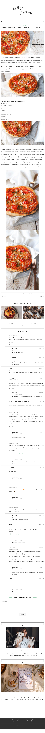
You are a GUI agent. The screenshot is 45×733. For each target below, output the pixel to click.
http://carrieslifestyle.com (13, 583)
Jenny (10, 524)
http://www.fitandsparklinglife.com (15, 534)
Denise (10, 506)
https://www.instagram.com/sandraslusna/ (15, 453)
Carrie (10, 578)
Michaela (14, 357)
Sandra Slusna (13, 441)
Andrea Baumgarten (14, 334)
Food (6, 22)
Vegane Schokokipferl (11, 320)
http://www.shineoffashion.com (18, 452)
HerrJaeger (12, 547)
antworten (41, 348)
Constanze (11, 378)
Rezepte (24, 25)
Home (2, 22)
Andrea (11, 411)
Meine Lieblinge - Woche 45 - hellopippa (19, 401)
